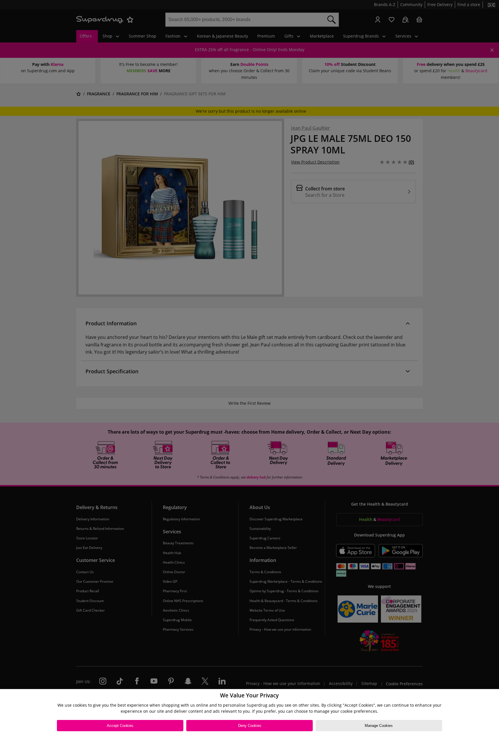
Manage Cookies (379, 725)
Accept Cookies (120, 725)
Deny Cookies (249, 725)
